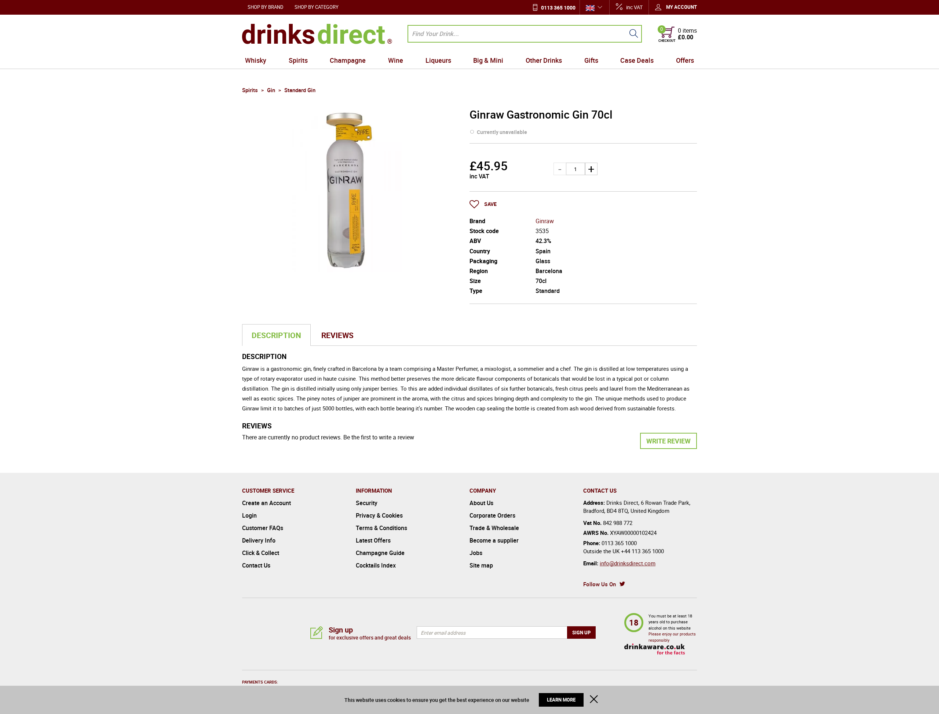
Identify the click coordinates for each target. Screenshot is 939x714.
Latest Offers (373, 540)
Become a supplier (494, 540)
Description (276, 335)
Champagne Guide (380, 553)
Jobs (476, 553)
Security (366, 503)
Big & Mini (488, 60)
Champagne (348, 60)
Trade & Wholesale (494, 528)
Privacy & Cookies (379, 515)
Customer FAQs (262, 528)
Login (249, 515)
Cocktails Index (376, 565)
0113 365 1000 (558, 7)
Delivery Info (258, 540)
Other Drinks (544, 60)
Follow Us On (599, 584)
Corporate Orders (492, 515)
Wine (395, 60)
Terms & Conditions (381, 528)
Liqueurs (438, 60)
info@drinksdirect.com (627, 563)
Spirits (298, 60)
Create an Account (266, 503)
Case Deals (637, 60)
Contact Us (256, 565)
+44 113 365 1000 (642, 551)
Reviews (337, 335)
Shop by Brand (266, 7)
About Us (481, 503)
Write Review (668, 440)
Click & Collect (260, 553)
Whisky (255, 60)
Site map (481, 565)
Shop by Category (317, 7)
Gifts (591, 60)
